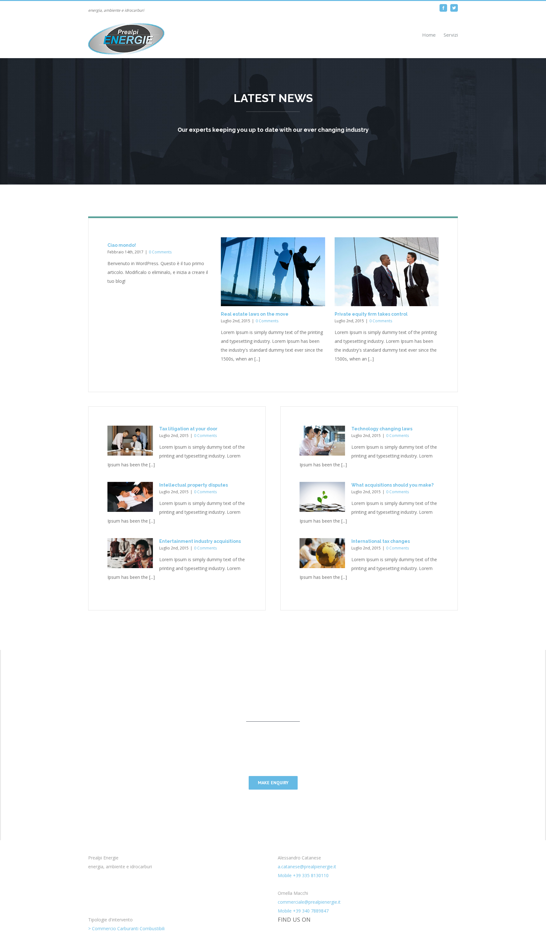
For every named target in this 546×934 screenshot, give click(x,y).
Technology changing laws (381, 428)
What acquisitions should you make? (392, 485)
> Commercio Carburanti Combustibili (126, 928)
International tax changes (380, 541)
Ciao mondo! (121, 245)
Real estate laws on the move (254, 314)
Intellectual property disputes (193, 485)
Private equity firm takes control (371, 314)
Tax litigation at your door (188, 428)
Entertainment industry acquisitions (200, 541)
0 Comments (160, 252)
